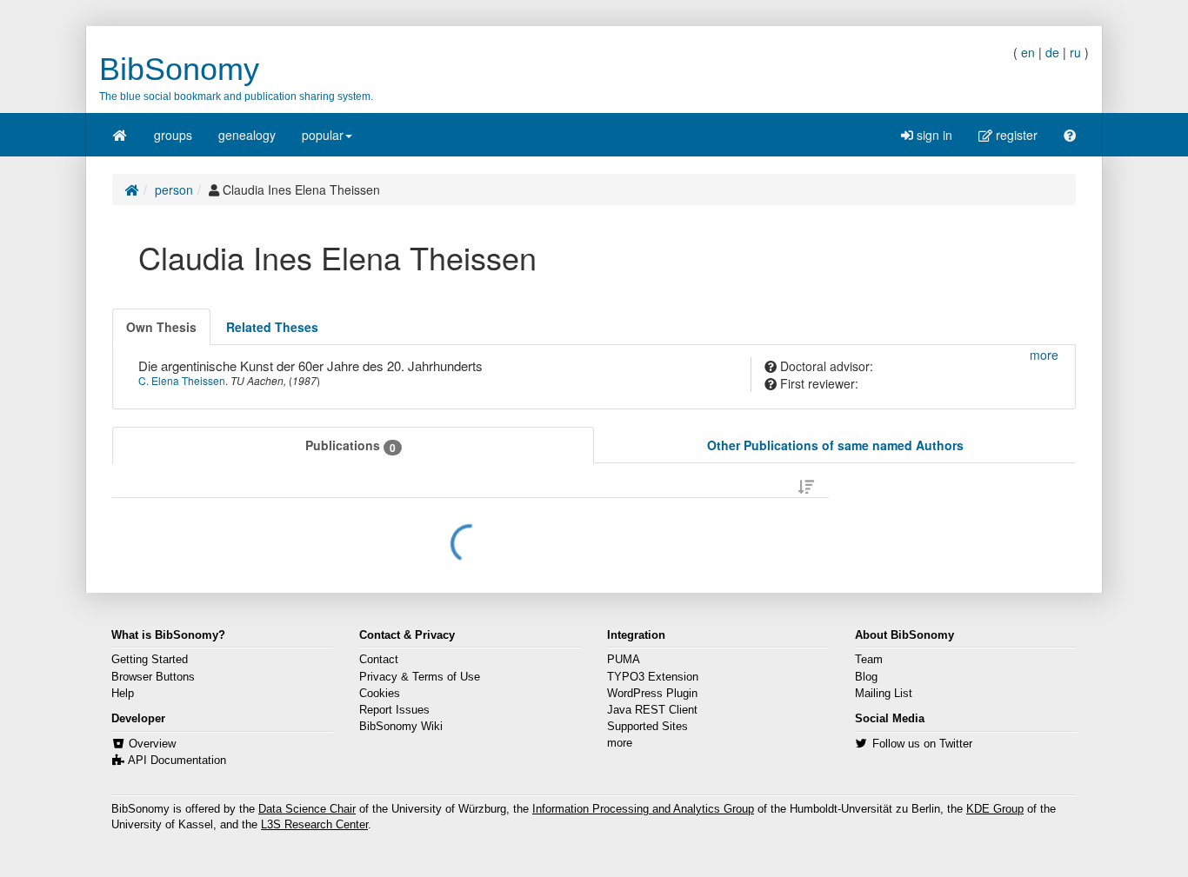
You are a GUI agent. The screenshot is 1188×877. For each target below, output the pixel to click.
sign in (932, 134)
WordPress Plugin (652, 694)
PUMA (623, 660)
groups (173, 134)
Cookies (379, 694)
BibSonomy (179, 69)
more (619, 743)
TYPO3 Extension (652, 677)
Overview (152, 744)
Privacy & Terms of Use (419, 677)
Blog (866, 677)
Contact (378, 660)
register (1015, 134)
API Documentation (177, 760)
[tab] (161, 327)
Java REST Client (652, 710)
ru (1075, 52)
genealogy (247, 134)
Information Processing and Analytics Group (643, 809)
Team (869, 660)
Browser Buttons (153, 677)
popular (323, 134)
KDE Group (995, 809)
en (1028, 52)
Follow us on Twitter (922, 744)
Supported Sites (647, 727)
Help (122, 694)
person (174, 189)
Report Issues (394, 710)
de (1052, 52)
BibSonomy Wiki (401, 727)
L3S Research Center (314, 825)
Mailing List (883, 694)
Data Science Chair (307, 809)
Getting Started (149, 660)
